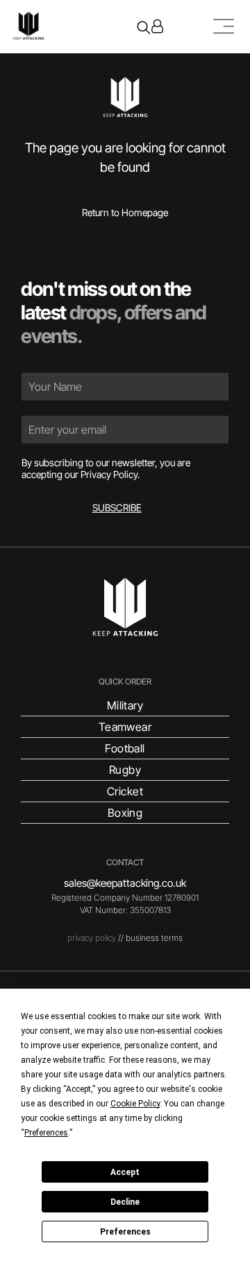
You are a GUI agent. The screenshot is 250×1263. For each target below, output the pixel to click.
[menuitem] (124, 705)
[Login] (157, 26)
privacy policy (91, 938)
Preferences (125, 1232)
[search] (144, 29)
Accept (125, 1172)
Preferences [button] (46, 1133)
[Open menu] (223, 26)
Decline (125, 1202)
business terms (154, 938)
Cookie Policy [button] (135, 1104)
